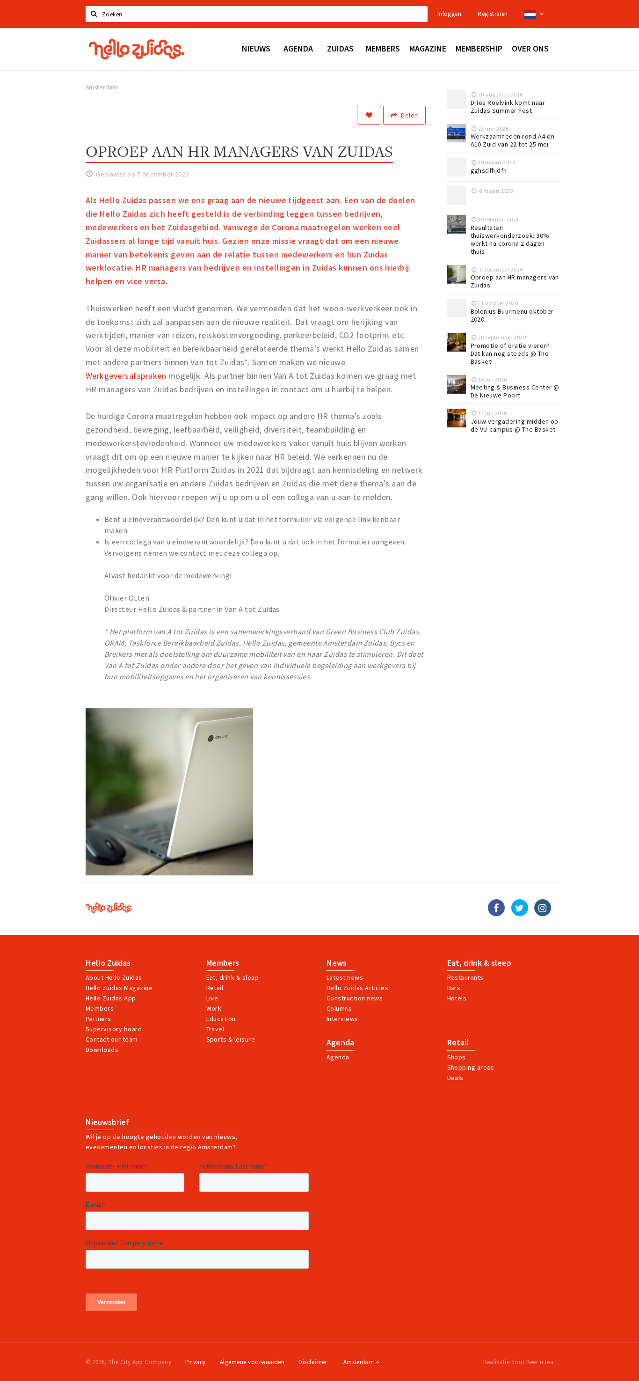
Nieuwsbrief (107, 1122)
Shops (456, 1057)
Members (100, 1008)
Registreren (493, 14)
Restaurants (465, 977)
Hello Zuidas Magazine (119, 988)
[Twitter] (519, 907)
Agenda (340, 1042)
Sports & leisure (230, 1039)
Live (212, 998)
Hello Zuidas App (111, 998)
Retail (215, 988)
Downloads (102, 1049)
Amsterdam (359, 1362)
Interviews (342, 1018)
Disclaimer (312, 1362)
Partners (98, 1018)
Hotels (457, 998)
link (364, 519)
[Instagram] (542, 907)
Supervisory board (114, 1029)
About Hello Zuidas (114, 977)
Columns (339, 1008)
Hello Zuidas (108, 963)
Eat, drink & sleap (232, 977)
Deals (455, 1077)
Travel (215, 1029)
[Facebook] (496, 907)
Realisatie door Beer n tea (518, 1362)
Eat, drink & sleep (479, 963)
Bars (454, 988)
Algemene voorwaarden (252, 1362)
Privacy (195, 1362)
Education (221, 1018)
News (337, 963)
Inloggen (449, 14)
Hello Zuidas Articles (357, 988)
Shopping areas (470, 1067)
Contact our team (112, 1039)
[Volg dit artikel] (369, 115)
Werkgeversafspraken (126, 375)
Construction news (355, 998)
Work (214, 1008)
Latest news (345, 977)
